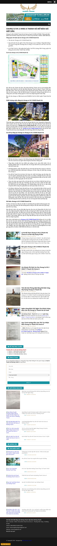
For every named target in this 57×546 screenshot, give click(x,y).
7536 (25, 415)
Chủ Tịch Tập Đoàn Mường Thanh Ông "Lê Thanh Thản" (36, 468)
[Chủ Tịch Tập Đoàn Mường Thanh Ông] (13, 470)
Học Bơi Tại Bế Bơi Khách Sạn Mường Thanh (33, 482)
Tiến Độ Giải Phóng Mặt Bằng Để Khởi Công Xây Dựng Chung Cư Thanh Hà (35, 289)
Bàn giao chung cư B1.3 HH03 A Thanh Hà (35, 247)
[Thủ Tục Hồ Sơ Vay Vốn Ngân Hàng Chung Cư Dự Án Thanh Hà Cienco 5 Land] (13, 432)
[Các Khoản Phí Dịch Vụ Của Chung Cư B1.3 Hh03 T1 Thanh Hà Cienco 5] (13, 275)
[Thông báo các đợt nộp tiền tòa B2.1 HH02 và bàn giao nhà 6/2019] (13, 454)
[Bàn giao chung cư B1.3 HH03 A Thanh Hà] (13, 255)
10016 (25, 485)
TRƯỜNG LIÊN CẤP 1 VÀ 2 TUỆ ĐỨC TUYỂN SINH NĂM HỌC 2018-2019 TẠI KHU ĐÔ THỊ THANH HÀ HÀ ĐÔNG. (36, 510)
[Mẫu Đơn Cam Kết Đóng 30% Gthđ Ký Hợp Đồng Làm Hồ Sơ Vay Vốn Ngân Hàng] (13, 408)
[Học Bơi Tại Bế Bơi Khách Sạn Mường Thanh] (13, 483)
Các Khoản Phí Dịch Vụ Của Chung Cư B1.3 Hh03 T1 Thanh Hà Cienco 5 (35, 268)
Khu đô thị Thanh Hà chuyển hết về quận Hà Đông (34, 458)
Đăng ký (28, 382)
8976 (25, 512)
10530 (25, 478)
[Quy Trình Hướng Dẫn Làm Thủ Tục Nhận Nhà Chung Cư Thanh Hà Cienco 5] (13, 331)
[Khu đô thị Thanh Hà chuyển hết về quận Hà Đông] (13, 465)
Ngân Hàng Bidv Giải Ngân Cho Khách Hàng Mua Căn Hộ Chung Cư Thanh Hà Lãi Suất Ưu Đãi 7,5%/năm (35, 310)
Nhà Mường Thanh (27, 540)
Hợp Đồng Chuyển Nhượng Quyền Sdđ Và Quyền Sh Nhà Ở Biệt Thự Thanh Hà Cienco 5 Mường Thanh (36, 412)
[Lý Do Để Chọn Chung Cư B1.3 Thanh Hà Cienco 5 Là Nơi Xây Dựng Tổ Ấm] (13, 236)
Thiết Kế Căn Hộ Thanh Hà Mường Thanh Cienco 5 (34, 475)
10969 (25, 471)
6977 (25, 424)
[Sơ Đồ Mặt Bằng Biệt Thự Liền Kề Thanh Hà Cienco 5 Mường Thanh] (13, 424)
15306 (25, 454)
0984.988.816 (6, 544)
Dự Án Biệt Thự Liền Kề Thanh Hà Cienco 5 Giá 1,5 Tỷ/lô (35, 436)
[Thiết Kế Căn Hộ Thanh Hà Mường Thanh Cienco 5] (13, 476)
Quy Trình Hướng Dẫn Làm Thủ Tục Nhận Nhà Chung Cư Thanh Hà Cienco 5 (35, 323)
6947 (25, 431)
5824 (25, 439)
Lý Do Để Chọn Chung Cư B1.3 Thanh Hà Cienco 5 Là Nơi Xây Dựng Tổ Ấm (34, 233)
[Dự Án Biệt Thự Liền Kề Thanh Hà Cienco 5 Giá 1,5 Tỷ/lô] (13, 439)
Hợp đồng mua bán (15, 388)
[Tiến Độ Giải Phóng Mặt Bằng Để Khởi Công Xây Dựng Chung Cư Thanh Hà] (13, 296)
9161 (25, 394)
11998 (25, 461)
